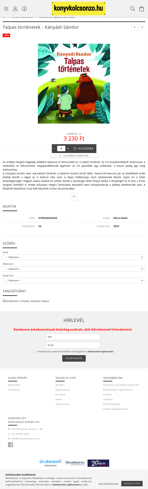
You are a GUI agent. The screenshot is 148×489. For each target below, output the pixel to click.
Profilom (61, 394)
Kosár (59, 399)
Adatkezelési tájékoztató (118, 389)
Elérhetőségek (111, 404)
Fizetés (107, 394)
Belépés (60, 385)
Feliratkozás (74, 358)
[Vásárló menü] (24, 8)
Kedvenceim (63, 404)
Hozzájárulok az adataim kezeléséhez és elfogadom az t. (75, 351)
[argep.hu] (98, 463)
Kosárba (86, 148)
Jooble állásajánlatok (115, 409)
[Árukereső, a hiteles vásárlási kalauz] (26, 300)
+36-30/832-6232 (20, 433)
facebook (10, 444)
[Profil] (15, 8)
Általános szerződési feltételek (121, 385)
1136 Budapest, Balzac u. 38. (27, 429)
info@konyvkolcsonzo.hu (25, 438)
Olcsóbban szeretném (75, 155)
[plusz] (68, 148)
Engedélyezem (132, 483)
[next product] (142, 27)
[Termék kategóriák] (6, 8)
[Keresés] (132, 8)
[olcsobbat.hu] (75, 463)
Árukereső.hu (50, 465)
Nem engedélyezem (109, 483)
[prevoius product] (134, 27)
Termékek (14, 389)
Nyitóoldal (14, 385)
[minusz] (54, 148)
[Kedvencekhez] (74, 196)
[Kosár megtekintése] (141, 8)
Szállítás (108, 399)
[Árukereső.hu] (50, 461)
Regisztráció (63, 389)
